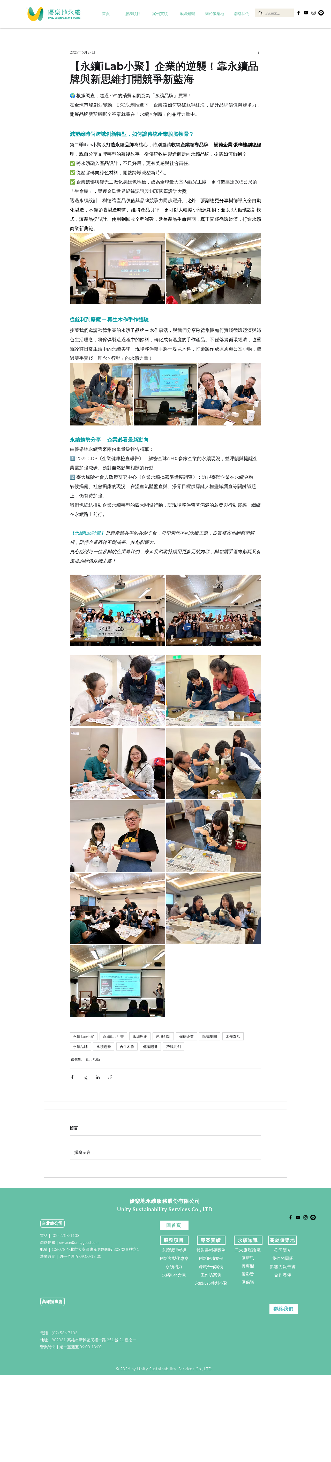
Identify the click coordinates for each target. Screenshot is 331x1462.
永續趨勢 (103, 1046)
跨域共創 (173, 1046)
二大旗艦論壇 (248, 1249)
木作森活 (233, 1036)
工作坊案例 (211, 1274)
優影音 (248, 1273)
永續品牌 (80, 1046)
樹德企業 (186, 1036)
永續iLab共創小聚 (211, 1283)
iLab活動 (93, 1059)
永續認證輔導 (174, 1250)
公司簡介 (282, 1250)
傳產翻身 (150, 1046)
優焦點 (76, 1059)
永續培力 (174, 1266)
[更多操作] (258, 52)
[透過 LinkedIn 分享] (97, 1077)
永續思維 (140, 1036)
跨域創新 (163, 1036)
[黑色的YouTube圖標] (306, 13)
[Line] (321, 13)
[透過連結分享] (110, 1077)
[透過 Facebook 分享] (72, 1077)
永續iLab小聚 (83, 1036)
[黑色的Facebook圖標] (298, 13)
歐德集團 (209, 1036)
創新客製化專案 (174, 1258)
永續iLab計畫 (113, 1036)
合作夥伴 (282, 1274)
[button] (133, 14)
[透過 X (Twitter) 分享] (84, 1077)
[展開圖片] (117, 268)
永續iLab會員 (174, 1274)
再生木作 (127, 1046)
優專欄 (248, 1266)
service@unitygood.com (79, 1242)
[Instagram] (313, 13)
